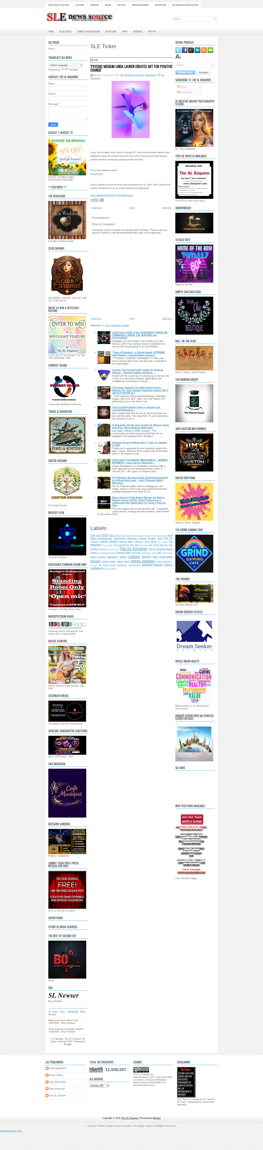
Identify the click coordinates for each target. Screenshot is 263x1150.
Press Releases (140, 5)
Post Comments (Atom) (117, 325)
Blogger (68, 1044)
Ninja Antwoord (57, 1088)
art (159, 552)
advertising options (149, 553)
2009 (98, 535)
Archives (203, 72)
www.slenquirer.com (143, 1077)
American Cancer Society (141, 538)
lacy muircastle (163, 556)
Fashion (94, 5)
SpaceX (103, 549)
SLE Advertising (121, 545)
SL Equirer (163, 542)
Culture (79, 5)
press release (143, 561)
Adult (170, 535)
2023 (154, 536)
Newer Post (96, 208)
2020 (149, 536)
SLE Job (134, 545)
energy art (139, 75)
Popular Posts (185, 72)
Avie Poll (162, 538)
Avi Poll (121, 5)
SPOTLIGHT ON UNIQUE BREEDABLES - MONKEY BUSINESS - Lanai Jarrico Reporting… (140, 461)
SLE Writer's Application (185, 5)
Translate (73, 69)
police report (123, 561)
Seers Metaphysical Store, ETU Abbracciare (111, 195)
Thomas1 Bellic (123, 552)
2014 (128, 535)
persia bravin (109, 561)
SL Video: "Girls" (57, 1011)
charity (123, 557)
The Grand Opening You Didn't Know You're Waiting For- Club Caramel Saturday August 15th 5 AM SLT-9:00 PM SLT (140, 390)
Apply (124, 31)
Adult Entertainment (101, 538)
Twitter (152, 31)
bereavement (167, 553)
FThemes (101, 1126)
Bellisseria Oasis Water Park (63, 1020)
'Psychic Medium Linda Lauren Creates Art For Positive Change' (131, 68)
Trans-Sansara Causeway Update (65, 1029)
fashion (146, 556)
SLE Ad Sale (107, 545)
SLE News (143, 545)
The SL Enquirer (133, 548)
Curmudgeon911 (57, 1068)
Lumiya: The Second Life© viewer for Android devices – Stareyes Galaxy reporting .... (137, 371)
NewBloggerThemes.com (165, 1126)
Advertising (119, 538)
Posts (183, 87)
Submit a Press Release (88, 31)
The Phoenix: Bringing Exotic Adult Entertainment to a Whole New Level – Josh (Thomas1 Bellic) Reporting (140, 480)
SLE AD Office (65, 31)
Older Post (167, 208)
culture (134, 556)
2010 (105, 535)
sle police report (107, 565)
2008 (92, 535)
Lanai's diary (126, 541)
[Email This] (92, 200)
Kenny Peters (56, 1075)
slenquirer (122, 565)
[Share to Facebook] (102, 200)
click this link (96, 174)
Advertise (160, 5)
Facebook (137, 31)
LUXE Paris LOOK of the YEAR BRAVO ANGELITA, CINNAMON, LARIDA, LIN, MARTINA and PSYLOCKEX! (140, 335)
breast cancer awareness (104, 557)
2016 (134, 536)
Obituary (139, 541)
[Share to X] (99, 200)
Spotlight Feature (58, 5)
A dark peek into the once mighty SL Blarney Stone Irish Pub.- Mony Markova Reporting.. (140, 426)
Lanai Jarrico (108, 541)
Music (108, 5)
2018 (139, 536)
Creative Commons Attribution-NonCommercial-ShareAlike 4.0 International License (150, 1082)
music (95, 561)
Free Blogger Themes (142, 1126)
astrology (128, 75)
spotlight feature (152, 564)
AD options (162, 536)
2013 (123, 535)
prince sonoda (163, 561)
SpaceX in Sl (113, 549)
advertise (136, 552)
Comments (186, 92)
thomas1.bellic (110, 569)
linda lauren (151, 75)
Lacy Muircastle (57, 1082)
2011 (111, 535)
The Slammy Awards (106, 553)
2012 (117, 535)
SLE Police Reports (158, 545)
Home (51, 31)
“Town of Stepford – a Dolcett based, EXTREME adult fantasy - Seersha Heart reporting (138, 353)
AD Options (111, 31)
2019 (144, 536)
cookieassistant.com (10, 1131)
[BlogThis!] (95, 200)
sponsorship (134, 565)
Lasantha (127, 1126)
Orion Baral (150, 541)
